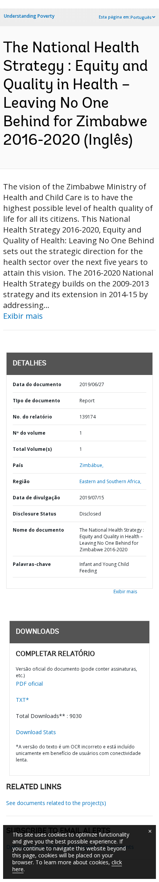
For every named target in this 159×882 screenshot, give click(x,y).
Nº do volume (29, 433)
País (18, 465)
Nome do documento (38, 530)
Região (21, 481)
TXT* (22, 699)
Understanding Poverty (29, 16)
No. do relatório (32, 416)
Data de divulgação (36, 497)
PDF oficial (29, 683)
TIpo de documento (36, 400)
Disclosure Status (34, 513)
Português (141, 17)
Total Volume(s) (32, 449)
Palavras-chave (32, 564)
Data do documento (37, 384)
